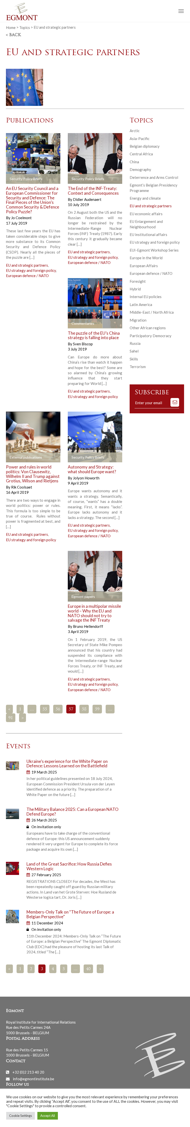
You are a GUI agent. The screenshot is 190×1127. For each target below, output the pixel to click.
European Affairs (144, 265)
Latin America (141, 304)
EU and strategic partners (27, 265)
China (134, 162)
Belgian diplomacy (145, 146)
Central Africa (141, 154)
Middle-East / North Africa (152, 312)
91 (10, 718)
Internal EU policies (146, 296)
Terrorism (138, 366)
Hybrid (135, 289)
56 (58, 709)
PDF (14, 179)
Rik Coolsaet (21, 487)
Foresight (138, 281)
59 (97, 709)
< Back (13, 35)
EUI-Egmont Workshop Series (154, 250)
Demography (140, 169)
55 (45, 709)
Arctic (135, 130)
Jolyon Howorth (86, 478)
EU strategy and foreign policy (31, 270)
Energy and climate (145, 198)
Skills (134, 359)
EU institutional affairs (148, 234)
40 (88, 969)
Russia (135, 343)
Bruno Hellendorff (88, 626)
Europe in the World (146, 258)
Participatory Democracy (150, 335)
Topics (24, 27)
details (45, 179)
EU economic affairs (146, 213)
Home (11, 27)
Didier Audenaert (87, 199)
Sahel (134, 351)
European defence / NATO (27, 275)
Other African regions (148, 328)
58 (84, 709)
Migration (138, 320)
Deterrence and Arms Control (154, 177)
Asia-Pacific (139, 138)
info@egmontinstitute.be (33, 1079)
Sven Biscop (83, 344)
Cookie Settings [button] (20, 1116)
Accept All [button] (47, 1116)
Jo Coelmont (21, 217)
